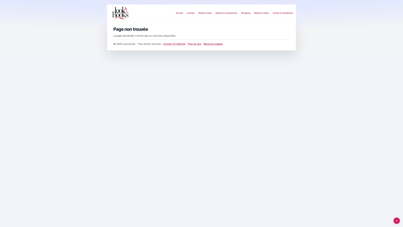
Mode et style (205, 13)
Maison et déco (261, 13)
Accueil (179, 13)
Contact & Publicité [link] (174, 43)
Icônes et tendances (283, 13)
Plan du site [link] (194, 43)
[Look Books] (120, 12)
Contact (191, 13)
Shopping (245, 13)
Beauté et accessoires (226, 13)
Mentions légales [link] (213, 43)
